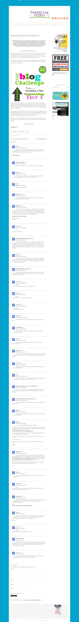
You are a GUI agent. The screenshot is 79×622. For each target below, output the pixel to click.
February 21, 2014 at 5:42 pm (21, 423)
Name (11, 580)
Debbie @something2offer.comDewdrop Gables (24, 238)
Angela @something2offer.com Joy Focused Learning (25, 398)
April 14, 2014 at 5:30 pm (20, 553)
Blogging (15, 135)
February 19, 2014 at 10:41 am (21, 376)
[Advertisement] (39, 29)
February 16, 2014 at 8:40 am (21, 270)
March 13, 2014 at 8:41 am (20, 528)
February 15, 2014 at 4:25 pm (21, 173)
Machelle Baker (18, 205)
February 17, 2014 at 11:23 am (21, 351)
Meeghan (17, 338)
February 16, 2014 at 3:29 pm (21, 328)
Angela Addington (19, 327)
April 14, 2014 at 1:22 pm (20, 539)
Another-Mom (18, 350)
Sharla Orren (18, 172)
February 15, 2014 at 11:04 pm (21, 227)
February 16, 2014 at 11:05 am (21, 317)
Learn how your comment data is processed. (33, 599)
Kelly (16, 183)
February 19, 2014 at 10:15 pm (21, 400)
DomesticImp (18, 315)
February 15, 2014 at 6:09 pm (21, 185)
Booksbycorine (18, 496)
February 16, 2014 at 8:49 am (21, 294)
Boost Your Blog (18, 135)
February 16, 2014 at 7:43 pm (21, 340)
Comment (12, 568)
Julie (16, 146)
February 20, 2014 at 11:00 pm (21, 411)
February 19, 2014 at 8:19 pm (21, 387)
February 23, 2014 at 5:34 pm (21, 484)
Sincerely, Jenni (18, 194)
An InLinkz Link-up (14, 126)
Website (11, 588)
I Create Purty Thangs (16, 155)
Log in (50, 620)
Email (11, 584)
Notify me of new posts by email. (16, 593)
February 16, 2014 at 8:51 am (21, 305)
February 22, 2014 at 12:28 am (21, 453)
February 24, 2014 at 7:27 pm (21, 497)
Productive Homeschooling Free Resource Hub (60, 73)
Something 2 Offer (20, 11)
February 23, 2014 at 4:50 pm (21, 473)
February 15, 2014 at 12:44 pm (21, 147)
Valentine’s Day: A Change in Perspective (19, 216)
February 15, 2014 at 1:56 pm (21, 163)
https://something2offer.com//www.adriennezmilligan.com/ (22, 430)
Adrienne (17, 410)
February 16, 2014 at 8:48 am (21, 282)
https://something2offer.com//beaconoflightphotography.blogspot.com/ (25, 458)
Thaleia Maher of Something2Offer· (42, 620)
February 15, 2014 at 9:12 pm (21, 195)
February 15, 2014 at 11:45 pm (21, 239)
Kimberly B (18, 254)
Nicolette (17, 512)
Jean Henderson (18, 451)
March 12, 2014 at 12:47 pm (20, 513)
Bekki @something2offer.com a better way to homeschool (26, 386)
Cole (16, 374)
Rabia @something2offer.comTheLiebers (23, 268)
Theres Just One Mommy (20, 162)
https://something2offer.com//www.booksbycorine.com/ (22, 505)
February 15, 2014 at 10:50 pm (21, 207)
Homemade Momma (19, 538)
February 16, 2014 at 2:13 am (21, 256)
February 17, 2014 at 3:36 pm (21, 364)
